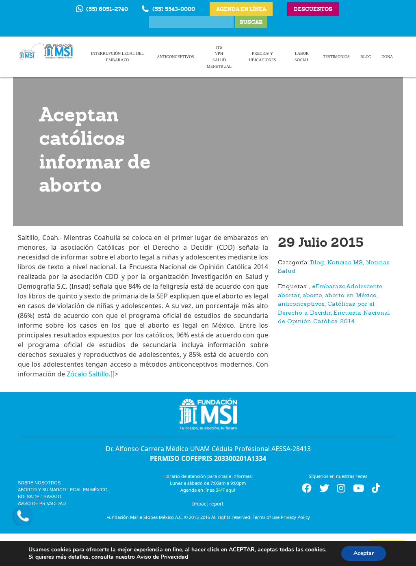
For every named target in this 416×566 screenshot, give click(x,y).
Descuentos (313, 9)
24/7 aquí (225, 490)
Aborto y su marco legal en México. (63, 489)
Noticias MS (345, 263)
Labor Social (302, 56)
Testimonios (336, 56)
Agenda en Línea (241, 9)
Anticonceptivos (175, 56)
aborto (312, 296)
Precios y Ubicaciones (262, 56)
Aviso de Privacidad (42, 503)
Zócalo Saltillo (87, 373)
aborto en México (351, 296)
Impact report (207, 503)
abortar (289, 296)
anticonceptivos (301, 304)
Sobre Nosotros (39, 482)
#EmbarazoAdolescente (347, 287)
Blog (365, 56)
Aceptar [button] (363, 553)
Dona (387, 56)
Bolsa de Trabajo (39, 496)
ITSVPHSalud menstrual (219, 57)
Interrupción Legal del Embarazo (117, 56)
